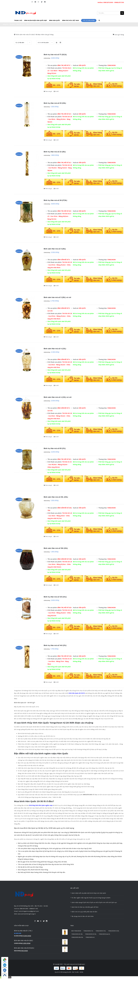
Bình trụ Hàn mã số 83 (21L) (55, 448)
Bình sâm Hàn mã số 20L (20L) (56, 497)
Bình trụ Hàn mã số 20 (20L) (55, 103)
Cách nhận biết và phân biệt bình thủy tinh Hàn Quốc (89, 893)
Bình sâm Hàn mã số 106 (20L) (56, 548)
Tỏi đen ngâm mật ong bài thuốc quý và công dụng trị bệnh (91, 898)
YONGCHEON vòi (90, 937)
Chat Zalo (4, 967)
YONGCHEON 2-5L (88, 931)
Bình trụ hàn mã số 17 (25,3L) (55, 54)
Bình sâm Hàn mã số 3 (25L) (55, 249)
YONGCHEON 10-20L (113, 931)
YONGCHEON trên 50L (77, 937)
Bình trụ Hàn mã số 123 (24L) (55, 597)
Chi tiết (56, 91)
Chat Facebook (4, 972)
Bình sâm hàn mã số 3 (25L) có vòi (57, 297)
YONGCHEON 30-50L (90, 934)
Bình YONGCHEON (76, 931)
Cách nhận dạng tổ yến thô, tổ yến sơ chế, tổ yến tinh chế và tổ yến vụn (94, 902)
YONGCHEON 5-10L (101, 931)
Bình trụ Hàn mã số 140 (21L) (55, 645)
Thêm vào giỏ (48, 91)
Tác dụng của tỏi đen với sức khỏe (83, 916)
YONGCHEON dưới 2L (104, 934)
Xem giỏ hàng (119, 34)
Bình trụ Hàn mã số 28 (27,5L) (55, 200)
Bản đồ (4, 962)
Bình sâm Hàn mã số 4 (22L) (55, 349)
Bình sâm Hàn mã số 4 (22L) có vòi (57, 397)
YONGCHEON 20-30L (77, 934)
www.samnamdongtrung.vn (77, 964)
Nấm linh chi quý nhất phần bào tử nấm (84, 912)
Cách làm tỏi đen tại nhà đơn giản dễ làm (85, 907)
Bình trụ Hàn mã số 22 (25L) (55, 152)
